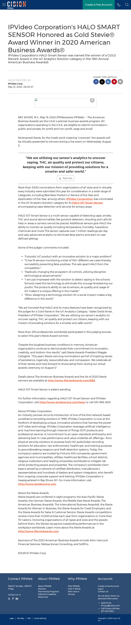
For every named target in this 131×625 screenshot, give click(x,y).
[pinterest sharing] (114, 82)
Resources (43, 597)
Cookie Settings (40, 618)
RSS (29, 618)
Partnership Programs (48, 591)
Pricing (71, 594)
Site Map (20, 618)
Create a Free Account (98, 4)
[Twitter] (9, 598)
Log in (101, 589)
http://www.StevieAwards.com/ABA (71, 380)
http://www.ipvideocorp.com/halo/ (62, 402)
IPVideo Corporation (79, 199)
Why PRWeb (74, 586)
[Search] (127, 5)
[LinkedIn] (17, 598)
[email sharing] (120, 82)
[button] (65, 99)
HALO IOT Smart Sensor (87, 202)
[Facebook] (13, 598)
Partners (42, 589)
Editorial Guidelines (47, 594)
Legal (12, 618)
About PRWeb (44, 586)
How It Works (74, 589)
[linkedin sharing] (108, 82)
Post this (67, 178)
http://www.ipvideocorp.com (37, 484)
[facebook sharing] (96, 82)
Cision (114, 618)
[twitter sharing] (102, 82)
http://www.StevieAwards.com (38, 531)
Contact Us (13, 595)
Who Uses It (73, 591)
